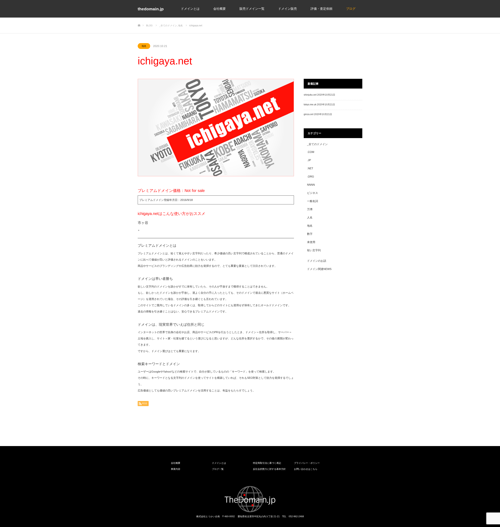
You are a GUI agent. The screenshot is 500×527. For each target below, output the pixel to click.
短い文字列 (314, 250)
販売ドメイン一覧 (251, 8)
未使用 (311, 242)
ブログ (350, 8)
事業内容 (175, 469)
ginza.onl (308, 114)
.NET (310, 168)
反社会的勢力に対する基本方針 (269, 469)
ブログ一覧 (218, 469)
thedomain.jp (151, 9)
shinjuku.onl (310, 94)
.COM (310, 151)
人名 (309, 217)
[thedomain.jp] (250, 499)
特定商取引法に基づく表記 (267, 463)
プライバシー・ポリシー (307, 463)
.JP (309, 160)
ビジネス (312, 192)
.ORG (310, 176)
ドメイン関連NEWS (319, 269)
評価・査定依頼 (321, 8)
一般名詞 (312, 201)
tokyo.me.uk (310, 104)
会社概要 (219, 8)
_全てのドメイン (317, 144)
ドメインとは (190, 8)
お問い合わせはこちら (305, 469)
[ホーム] (139, 19)
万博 (309, 209)
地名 (144, 46)
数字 (309, 233)
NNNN (311, 184)
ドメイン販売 (287, 8)
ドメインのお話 (316, 260)
